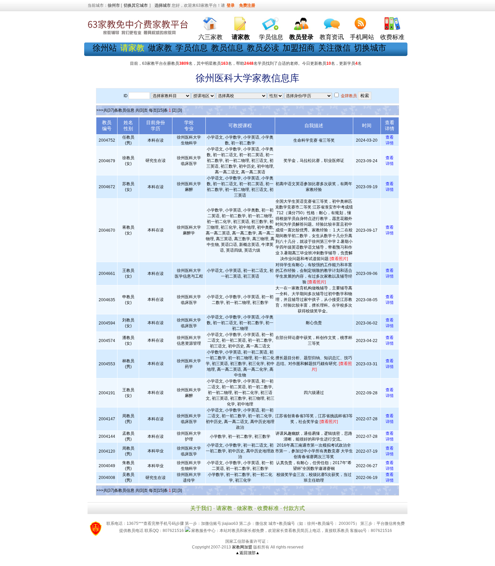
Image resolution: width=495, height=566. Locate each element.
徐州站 (105, 47)
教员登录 (301, 37)
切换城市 (370, 47)
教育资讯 (332, 37)
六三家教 (210, 37)
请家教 (224, 508)
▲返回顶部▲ (247, 552)
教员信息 (227, 47)
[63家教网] (138, 34)
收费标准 (392, 37)
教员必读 (263, 47)
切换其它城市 (136, 5)
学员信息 (271, 37)
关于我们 (201, 508)
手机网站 (362, 37)
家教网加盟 (242, 547)
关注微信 (334, 47)
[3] (179, 110)
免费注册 (247, 5)
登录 (231, 5)
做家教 (160, 47)
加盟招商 (299, 47)
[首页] (210, 22)
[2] (174, 110)
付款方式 (294, 508)
